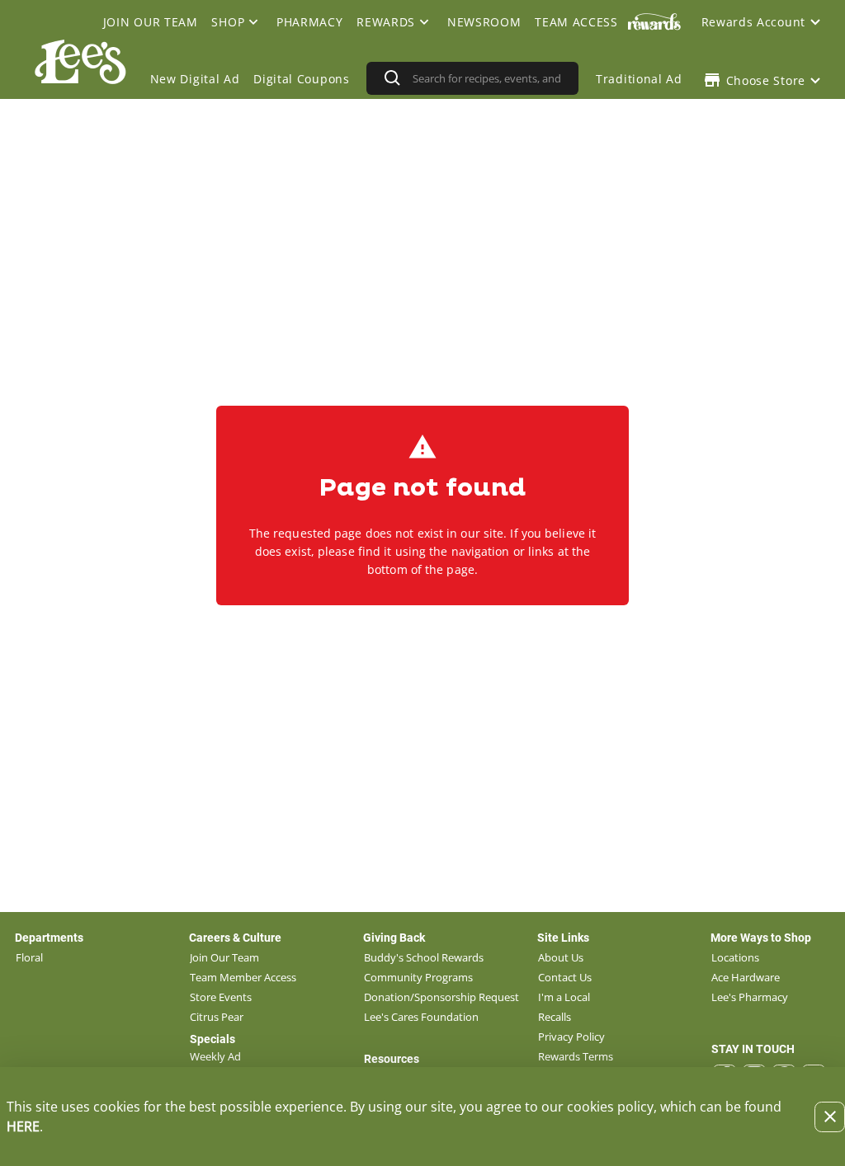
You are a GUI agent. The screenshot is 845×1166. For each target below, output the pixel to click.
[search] (489, 78)
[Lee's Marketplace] (78, 78)
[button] (237, 21)
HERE (23, 1126)
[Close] (829, 1117)
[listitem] (29, 957)
